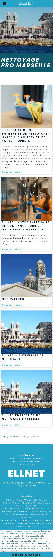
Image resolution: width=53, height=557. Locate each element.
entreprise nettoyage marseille (22, 533)
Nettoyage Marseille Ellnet (11, 437)
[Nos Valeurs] (26, 275)
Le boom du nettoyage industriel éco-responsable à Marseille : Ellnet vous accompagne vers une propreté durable (26, 513)
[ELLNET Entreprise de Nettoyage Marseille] (26, 392)
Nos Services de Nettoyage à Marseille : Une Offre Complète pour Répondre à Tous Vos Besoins (26, 523)
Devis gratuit (26, 554)
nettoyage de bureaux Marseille (23, 541)
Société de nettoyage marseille (30, 548)
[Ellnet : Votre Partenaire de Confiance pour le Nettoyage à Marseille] (26, 199)
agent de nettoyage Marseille (18, 531)
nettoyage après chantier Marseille (15, 538)
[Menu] (4, 3)
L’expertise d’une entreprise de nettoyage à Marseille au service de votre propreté (26, 502)
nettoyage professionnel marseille (23, 546)
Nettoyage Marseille (28, 543)
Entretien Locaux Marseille (33, 536)
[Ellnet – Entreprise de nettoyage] (26, 332)
